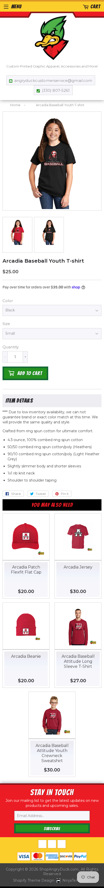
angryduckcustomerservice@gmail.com (53, 80)
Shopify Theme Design (33, 880)
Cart (95, 6)
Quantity (11, 347)
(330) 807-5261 (56, 90)
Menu (16, 6)
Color (8, 300)
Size (6, 323)
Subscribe (52, 829)
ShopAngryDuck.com (59, 869)
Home (15, 105)
